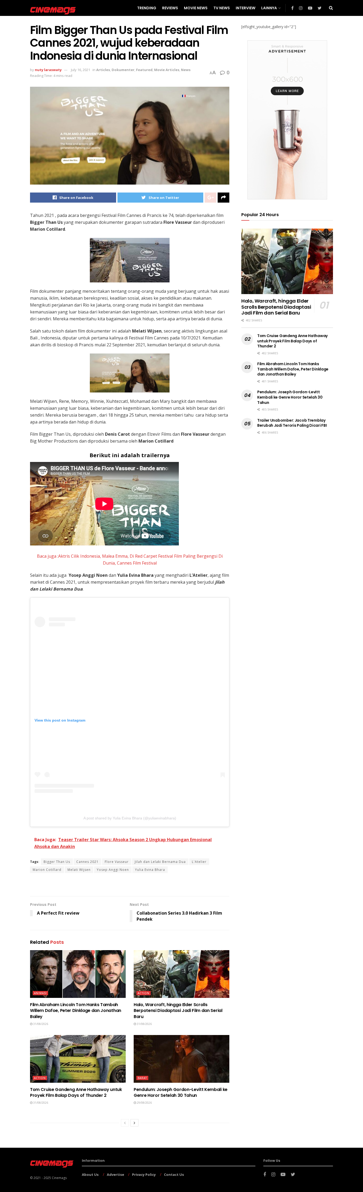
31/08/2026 (40, 1024)
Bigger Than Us (57, 861)
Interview (245, 8)
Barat (142, 1078)
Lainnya (269, 8)
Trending (146, 8)
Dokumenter (123, 69)
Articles (103, 69)
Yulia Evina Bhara (150, 869)
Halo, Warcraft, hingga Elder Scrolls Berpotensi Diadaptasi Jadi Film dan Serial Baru (178, 1011)
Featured (144, 69)
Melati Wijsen (79, 869)
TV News (221, 8)
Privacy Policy (144, 1174)
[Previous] (125, 1122)
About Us (90, 1174)
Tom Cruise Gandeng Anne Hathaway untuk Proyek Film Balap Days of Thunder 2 (76, 1092)
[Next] (134, 1122)
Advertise (115, 1174)
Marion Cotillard (47, 869)
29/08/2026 (144, 1102)
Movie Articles (166, 69)
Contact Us (174, 1174)
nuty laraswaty (48, 69)
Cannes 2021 (87, 861)
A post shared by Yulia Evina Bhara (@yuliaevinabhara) (129, 818)
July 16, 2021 (80, 69)
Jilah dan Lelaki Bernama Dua (160, 861)
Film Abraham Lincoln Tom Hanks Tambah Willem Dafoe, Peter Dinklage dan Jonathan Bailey (75, 1011)
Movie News (196, 8)
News (186, 69)
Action (143, 993)
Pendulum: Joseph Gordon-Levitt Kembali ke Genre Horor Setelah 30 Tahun (180, 1092)
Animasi (40, 993)
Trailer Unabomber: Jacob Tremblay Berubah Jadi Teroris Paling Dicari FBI (292, 423)
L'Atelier (199, 861)
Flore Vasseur (117, 861)
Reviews (170, 8)
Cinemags (59, 1178)
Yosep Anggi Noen (113, 869)
